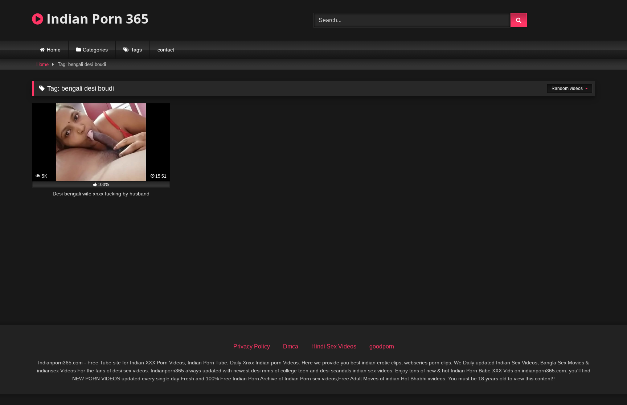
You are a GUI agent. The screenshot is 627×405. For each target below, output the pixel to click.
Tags (136, 50)
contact (165, 50)
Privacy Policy (251, 346)
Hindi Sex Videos (333, 346)
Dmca (290, 346)
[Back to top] (604, 383)
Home (54, 50)
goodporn (381, 346)
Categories (95, 50)
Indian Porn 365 (96, 19)
